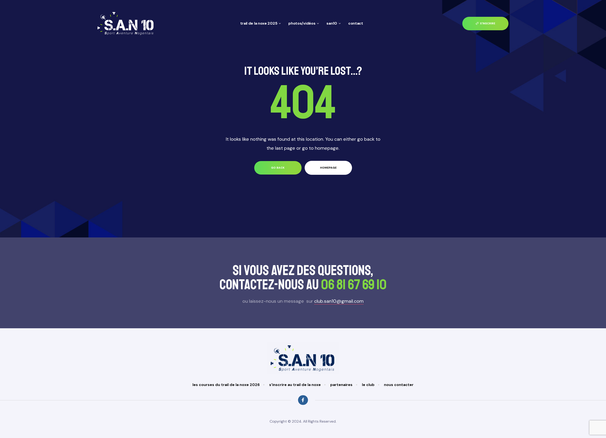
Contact (355, 23)
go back (278, 168)
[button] (485, 23)
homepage (328, 168)
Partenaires (341, 384)
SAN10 (331, 23)
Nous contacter (399, 384)
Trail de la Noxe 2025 (258, 23)
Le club (368, 384)
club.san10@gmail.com (339, 301)
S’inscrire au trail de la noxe (295, 384)
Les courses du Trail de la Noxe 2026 (226, 384)
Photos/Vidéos (301, 23)
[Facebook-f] (303, 400)
